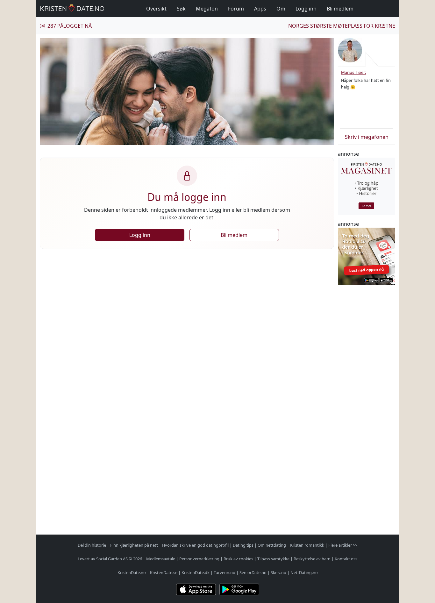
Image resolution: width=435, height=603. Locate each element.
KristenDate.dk (196, 572)
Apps (260, 8)
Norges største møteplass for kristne (341, 25)
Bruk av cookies (238, 559)
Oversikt (156, 8)
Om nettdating (272, 545)
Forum (236, 8)
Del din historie (92, 545)
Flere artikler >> (342, 545)
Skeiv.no (278, 572)
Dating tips (243, 545)
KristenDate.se (163, 572)
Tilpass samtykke (273, 559)
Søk (181, 8)
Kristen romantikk (307, 545)
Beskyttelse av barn (312, 559)
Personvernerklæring (199, 559)
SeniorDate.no (253, 572)
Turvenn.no (224, 572)
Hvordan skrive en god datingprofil (195, 545)
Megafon (207, 8)
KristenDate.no (132, 572)
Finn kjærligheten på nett (134, 545)
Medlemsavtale (160, 559)
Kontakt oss (346, 559)
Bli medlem (340, 8)
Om (280, 8)
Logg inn (306, 8)
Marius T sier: (353, 72)
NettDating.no (304, 572)
